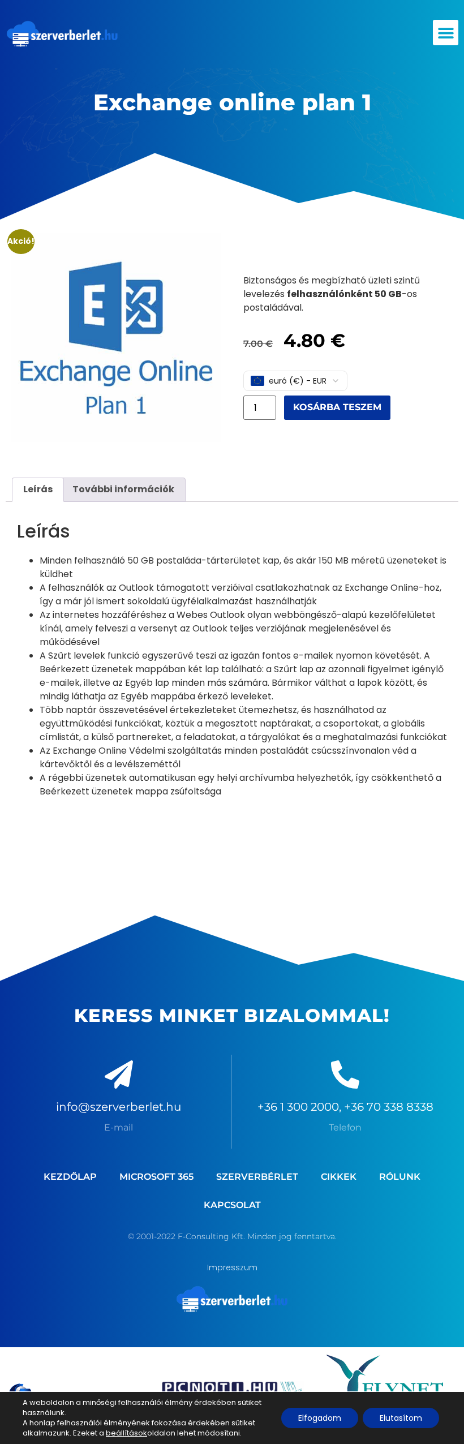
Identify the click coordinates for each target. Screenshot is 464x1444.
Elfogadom (319, 1418)
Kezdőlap (70, 1176)
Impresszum (232, 1267)
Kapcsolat (232, 1205)
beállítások (126, 1433)
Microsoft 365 (156, 1176)
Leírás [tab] (38, 489)
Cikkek (338, 1176)
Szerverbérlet (257, 1176)
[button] (445, 32)
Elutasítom (401, 1418)
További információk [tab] (123, 489)
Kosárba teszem (337, 407)
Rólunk (399, 1176)
